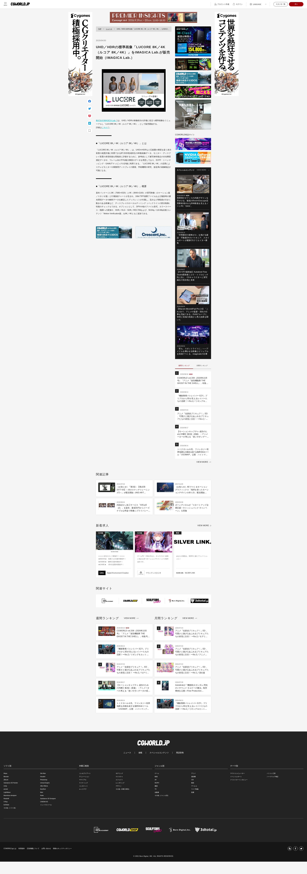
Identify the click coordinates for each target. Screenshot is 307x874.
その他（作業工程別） (123, 789)
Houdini (42, 776)
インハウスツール (46, 805)
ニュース (109, 29)
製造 (192, 783)
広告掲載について (33, 848)
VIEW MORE (201, 170)
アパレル (194, 786)
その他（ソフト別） (10, 808)
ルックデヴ (82, 789)
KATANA (6, 805)
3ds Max (43, 773)
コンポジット (83, 786)
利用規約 (21, 848)
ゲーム (157, 773)
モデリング (119, 773)
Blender (6, 776)
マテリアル (82, 780)
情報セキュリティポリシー (62, 848)
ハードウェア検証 (272, 776)
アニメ (193, 773)
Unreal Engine (45, 783)
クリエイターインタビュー (239, 780)
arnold (6, 789)
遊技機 (193, 776)
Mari (41, 792)
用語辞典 (180, 753)
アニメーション (84, 776)
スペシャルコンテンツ (159, 753)
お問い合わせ (46, 848)
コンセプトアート (85, 773)
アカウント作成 (223, 4)
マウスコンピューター (237, 773)
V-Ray (6, 802)
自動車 (157, 792)
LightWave (7, 792)
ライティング (83, 783)
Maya (5, 773)
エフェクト (119, 780)
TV (155, 789)
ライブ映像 (194, 789)
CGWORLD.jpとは (10, 848)
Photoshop (43, 780)
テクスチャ (119, 776)
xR (155, 780)
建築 (156, 786)
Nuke (42, 795)
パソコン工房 (271, 773)
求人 (296, 4)
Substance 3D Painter (11, 783)
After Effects (44, 786)
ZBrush (6, 780)
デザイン (118, 786)
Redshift (6, 798)
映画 (156, 776)
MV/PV (157, 783)
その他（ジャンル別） (162, 795)
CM (192, 780)
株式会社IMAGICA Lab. (106, 120)
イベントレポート (236, 776)
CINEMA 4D (44, 802)
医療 (192, 792)
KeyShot (43, 789)
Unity (5, 786)
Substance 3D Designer (48, 798)
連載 (140, 753)
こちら (104, 127)
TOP (99, 29)
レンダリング (120, 783)
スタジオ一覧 (280, 4)
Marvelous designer (10, 795)
